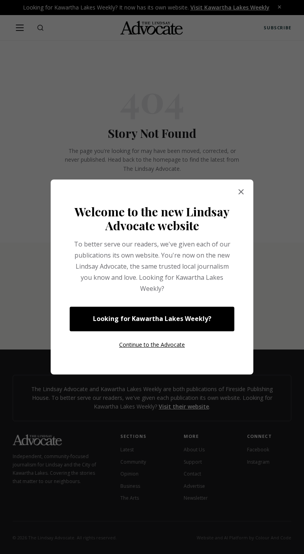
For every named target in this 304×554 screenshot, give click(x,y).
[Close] (241, 192)
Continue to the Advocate (152, 344)
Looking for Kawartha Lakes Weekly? (152, 318)
